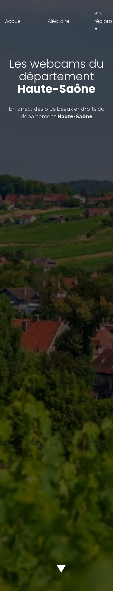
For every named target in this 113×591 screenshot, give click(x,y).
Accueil (14, 21)
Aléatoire (58, 21)
